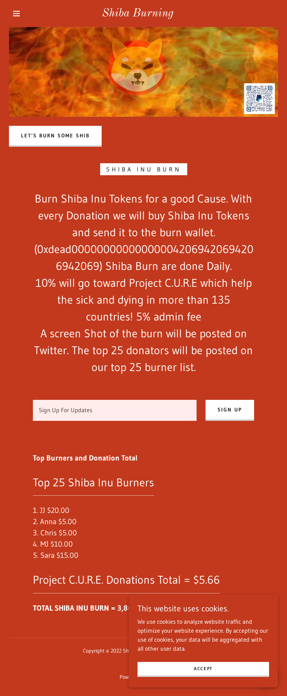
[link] (137, 14)
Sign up (229, 409)
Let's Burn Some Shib (55, 135)
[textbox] (115, 410)
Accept (203, 668)
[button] (16, 13)
